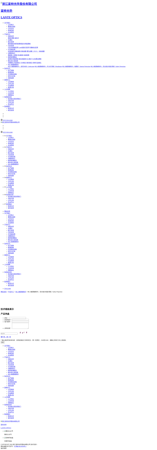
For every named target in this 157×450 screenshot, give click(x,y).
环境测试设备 (12, 74)
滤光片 (17, 38)
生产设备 (11, 70)
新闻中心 (7, 80)
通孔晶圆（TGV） (32, 51)
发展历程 (11, 30)
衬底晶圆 (11, 51)
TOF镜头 (23, 62)
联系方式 (11, 108)
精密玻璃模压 (12, 57)
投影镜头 (17, 62)
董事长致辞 (11, 26)
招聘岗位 (11, 95)
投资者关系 (8, 97)
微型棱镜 (11, 43)
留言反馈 (11, 110)
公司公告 (11, 83)
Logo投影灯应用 (24, 47)
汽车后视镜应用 (13, 47)
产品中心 (7, 34)
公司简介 (11, 24)
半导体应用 (11, 49)
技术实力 (7, 68)
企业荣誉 (11, 32)
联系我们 (7, 106)
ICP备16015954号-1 (20, 446)
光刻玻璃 (26, 55)
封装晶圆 (23, 51)
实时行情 (11, 100)
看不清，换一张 (6, 337)
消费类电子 (11, 53)
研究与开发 (11, 76)
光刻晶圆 (42, 51)
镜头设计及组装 (13, 61)
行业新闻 (11, 85)
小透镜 (15, 55)
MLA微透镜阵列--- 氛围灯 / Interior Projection (76, 66)
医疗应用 (11, 42)
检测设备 (11, 72)
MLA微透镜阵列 (13, 64)
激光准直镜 (22, 59)
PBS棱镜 (20, 55)
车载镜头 (11, 62)
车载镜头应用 (33, 47)
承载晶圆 (17, 51)
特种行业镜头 (37, 62)
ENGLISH (9, 120)
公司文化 (11, 28)
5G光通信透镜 (36, 59)
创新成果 (11, 78)
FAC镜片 (29, 59)
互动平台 (11, 104)
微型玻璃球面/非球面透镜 (22, 43)
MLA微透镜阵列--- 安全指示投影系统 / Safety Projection (108, 66)
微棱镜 (10, 55)
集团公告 (11, 87)
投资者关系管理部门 (14, 99)
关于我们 (7, 23)
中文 (4, 120)
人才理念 (11, 91)
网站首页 (7, 211)
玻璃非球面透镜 (13, 59)
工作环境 (11, 93)
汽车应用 (11, 45)
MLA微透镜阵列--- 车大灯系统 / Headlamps (48, 66)
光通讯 (10, 40)
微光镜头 (29, 62)
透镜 (12, 38)
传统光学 (11, 36)
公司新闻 (11, 81)
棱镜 (9, 38)
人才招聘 (7, 89)
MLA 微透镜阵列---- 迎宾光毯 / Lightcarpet (21, 66)
